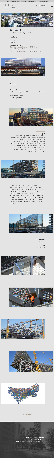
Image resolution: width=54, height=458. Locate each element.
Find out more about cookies (42, 1)
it (45, 6)
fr (36, 6)
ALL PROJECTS (27, 415)
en (39, 6)
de (43, 6)
